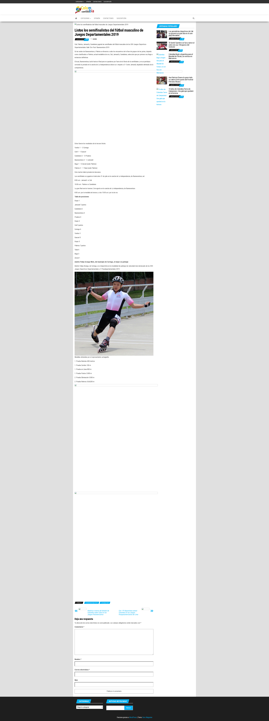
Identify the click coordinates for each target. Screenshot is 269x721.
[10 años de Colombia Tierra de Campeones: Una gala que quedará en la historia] (162, 97)
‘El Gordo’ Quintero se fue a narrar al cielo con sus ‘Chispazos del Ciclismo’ (181, 45)
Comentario (79, 627)
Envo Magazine (147, 717)
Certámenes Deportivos (91, 602)
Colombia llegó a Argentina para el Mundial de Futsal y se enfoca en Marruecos (181, 56)
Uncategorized (104, 602)
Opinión (88, 1)
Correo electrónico (82, 670)
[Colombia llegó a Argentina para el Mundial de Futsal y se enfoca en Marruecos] (162, 64)
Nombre (78, 659)
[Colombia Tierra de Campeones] (76, 18)
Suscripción (107, 1)
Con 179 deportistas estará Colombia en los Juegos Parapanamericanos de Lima (128, 612)
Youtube (187, 1)
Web (76, 680)
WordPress (133, 717)
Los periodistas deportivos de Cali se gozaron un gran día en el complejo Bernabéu (181, 33)
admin (95, 39)
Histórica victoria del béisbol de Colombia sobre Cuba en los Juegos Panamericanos (98, 612)
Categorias (79, 1)
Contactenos (97, 1)
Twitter (191, 1)
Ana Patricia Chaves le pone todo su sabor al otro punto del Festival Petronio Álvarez (181, 79)
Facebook (184, 1)
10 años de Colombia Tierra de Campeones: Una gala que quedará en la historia (181, 91)
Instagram (194, 1)
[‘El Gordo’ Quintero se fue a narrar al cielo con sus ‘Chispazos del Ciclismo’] (162, 46)
